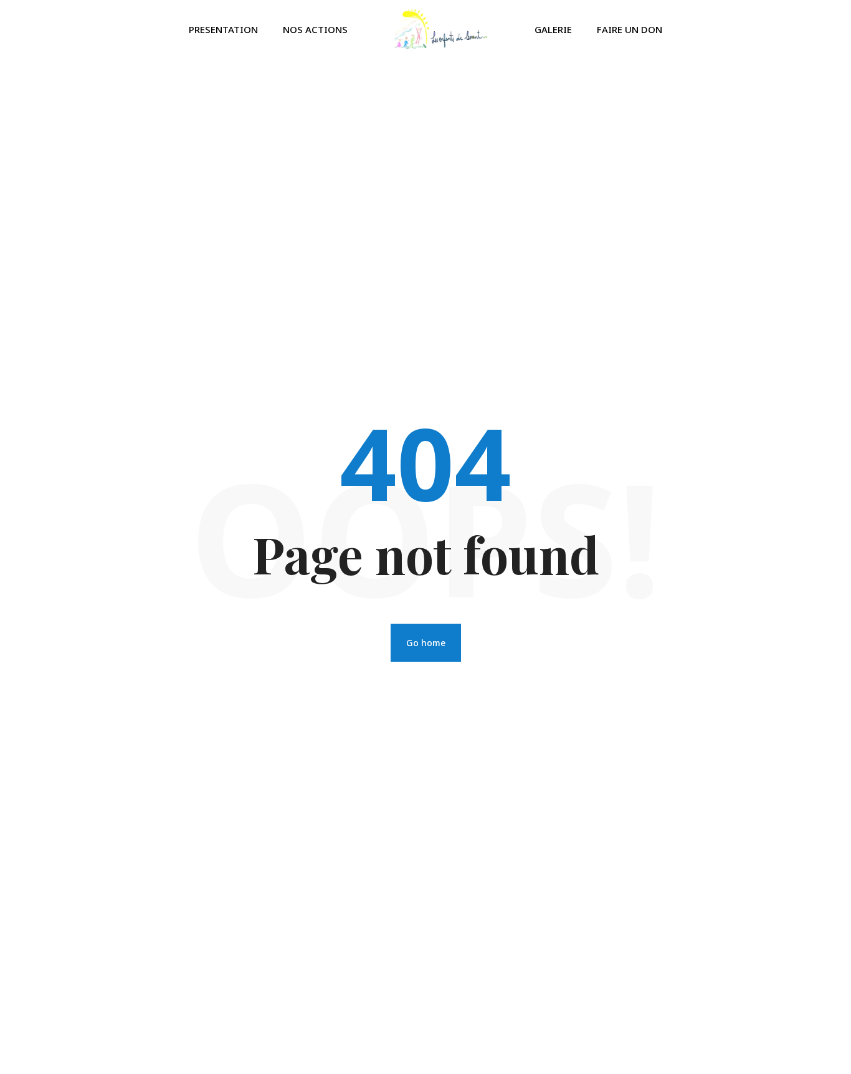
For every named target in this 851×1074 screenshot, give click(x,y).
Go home (425, 643)
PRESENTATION (223, 29)
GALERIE (553, 29)
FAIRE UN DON (629, 29)
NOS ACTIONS (315, 29)
